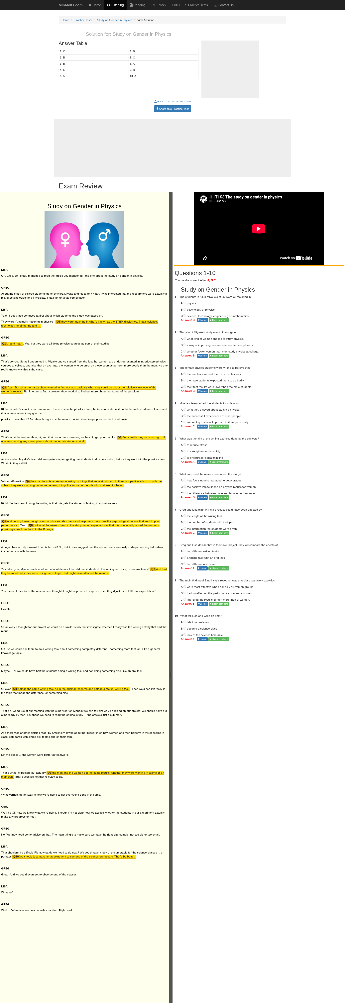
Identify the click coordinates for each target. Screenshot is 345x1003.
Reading (139, 5)
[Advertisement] (172, 148)
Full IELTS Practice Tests (190, 5)
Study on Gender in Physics (114, 20)
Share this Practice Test (173, 108)
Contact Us (225, 5)
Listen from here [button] (220, 320)
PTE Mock (159, 5)
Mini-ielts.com (71, 5)
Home (96, 5)
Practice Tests (83, 20)
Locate (203, 320)
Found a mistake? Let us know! (174, 101)
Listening (117, 5)
